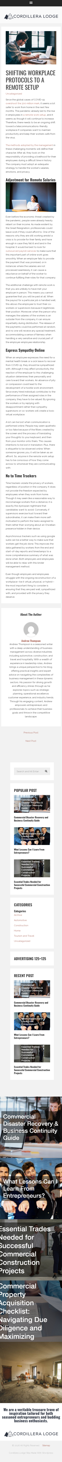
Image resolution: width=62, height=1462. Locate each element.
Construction (21, 925)
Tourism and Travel (24, 935)
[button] (31, 2)
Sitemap (46, 1445)
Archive (18, 915)
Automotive (20, 920)
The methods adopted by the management (29, 145)
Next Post (31, 740)
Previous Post (31, 732)
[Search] (46, 771)
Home (17, 930)
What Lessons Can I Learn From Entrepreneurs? (29, 851)
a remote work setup (34, 114)
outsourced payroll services (21, 251)
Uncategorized (14, 93)
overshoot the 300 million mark (22, 103)
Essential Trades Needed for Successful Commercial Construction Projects (32, 885)
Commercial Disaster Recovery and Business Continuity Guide (31, 819)
